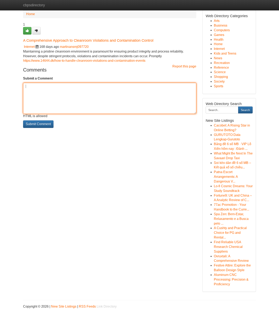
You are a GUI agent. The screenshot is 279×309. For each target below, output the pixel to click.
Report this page (184, 66)
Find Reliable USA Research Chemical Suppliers (228, 246)
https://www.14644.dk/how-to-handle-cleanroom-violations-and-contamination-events (84, 60)
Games (219, 35)
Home (30, 14)
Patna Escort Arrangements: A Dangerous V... (226, 176)
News (218, 58)
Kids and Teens (225, 53)
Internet (29, 46)
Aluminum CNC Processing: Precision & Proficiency (231, 279)
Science (220, 72)
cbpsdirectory (34, 5)
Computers (222, 30)
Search (245, 110)
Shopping (221, 76)
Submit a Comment (38, 78)
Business (220, 25)
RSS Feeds (87, 306)
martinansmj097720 (74, 46)
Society (219, 81)
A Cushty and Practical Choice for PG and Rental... (230, 232)
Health (218, 39)
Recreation (222, 63)
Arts (217, 20)
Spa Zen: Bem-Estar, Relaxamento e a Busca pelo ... (231, 218)
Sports (218, 86)
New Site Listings (63, 306)
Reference (221, 67)
